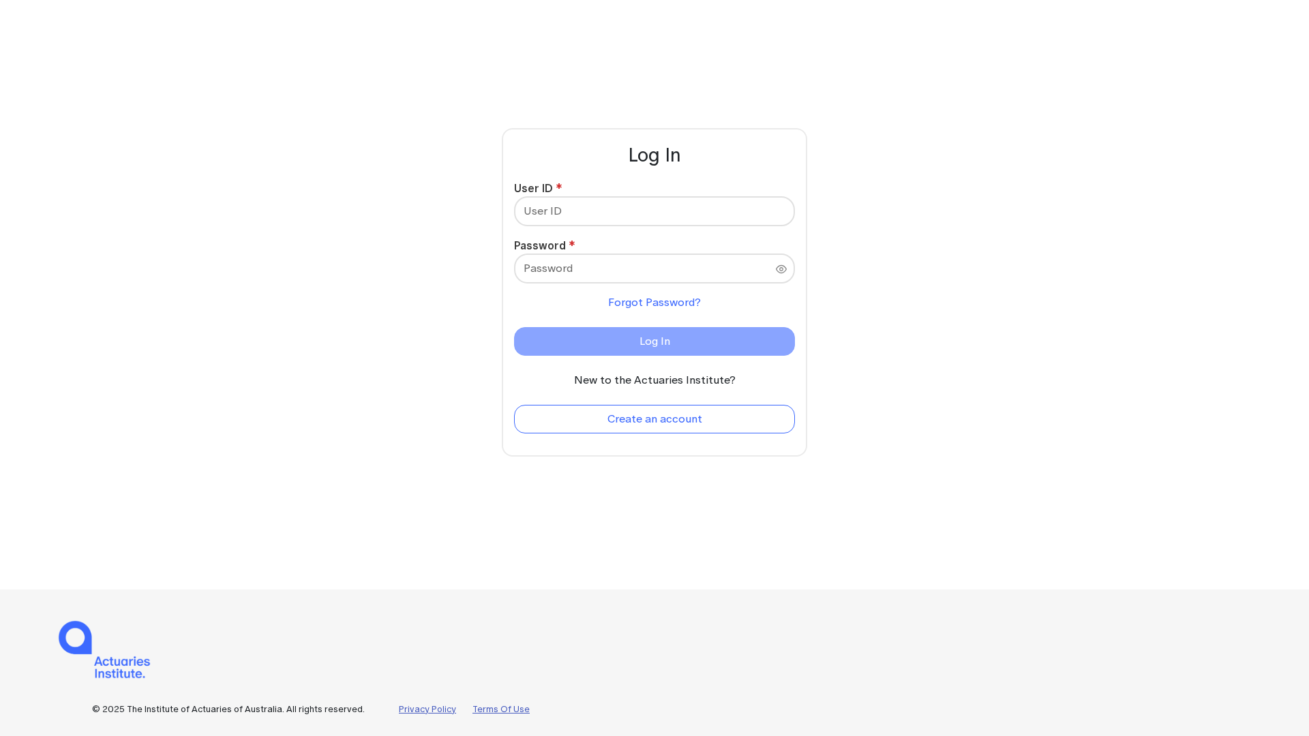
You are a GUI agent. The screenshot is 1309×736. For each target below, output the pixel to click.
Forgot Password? (654, 302)
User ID (533, 188)
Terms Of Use (501, 709)
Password (540, 245)
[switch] (781, 269)
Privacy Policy (427, 709)
